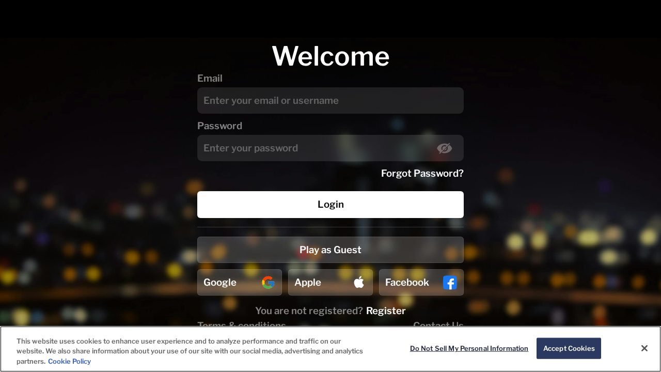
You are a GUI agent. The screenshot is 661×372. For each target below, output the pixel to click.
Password (219, 126)
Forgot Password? (422, 173)
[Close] (644, 348)
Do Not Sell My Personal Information (469, 348)
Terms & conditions (241, 326)
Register (386, 311)
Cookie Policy (69, 361)
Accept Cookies (569, 348)
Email (210, 78)
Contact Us (438, 326)
